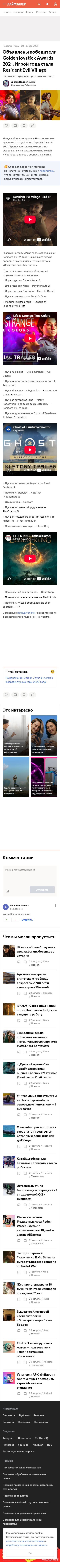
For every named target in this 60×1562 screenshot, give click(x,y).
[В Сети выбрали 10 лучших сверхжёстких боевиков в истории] (30, 955)
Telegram (8, 1438)
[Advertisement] (30, 642)
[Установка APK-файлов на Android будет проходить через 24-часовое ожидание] (30, 1385)
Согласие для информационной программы (22, 1521)
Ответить (27, 919)
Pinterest (8, 1444)
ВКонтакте (24, 1438)
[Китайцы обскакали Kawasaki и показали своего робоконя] (30, 1167)
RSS (49, 1444)
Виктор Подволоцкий (23, 81)
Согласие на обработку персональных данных (26, 1504)
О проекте (9, 1415)
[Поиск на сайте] (39, 4)
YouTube (23, 1444)
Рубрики (24, 1415)
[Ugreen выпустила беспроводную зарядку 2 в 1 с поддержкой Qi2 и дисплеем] (30, 1196)
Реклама (39, 1415)
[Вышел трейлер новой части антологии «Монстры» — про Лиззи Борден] (30, 1322)
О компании (41, 1422)
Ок (30, 1553)
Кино (46, 961)
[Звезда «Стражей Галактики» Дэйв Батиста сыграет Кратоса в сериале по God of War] (30, 1264)
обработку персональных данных (26, 1545)
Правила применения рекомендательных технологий (28, 1487)
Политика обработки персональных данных (24, 1476)
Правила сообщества (15, 1495)
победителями (26, 612)
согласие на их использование (25, 1541)
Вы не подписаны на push (18, 1451)
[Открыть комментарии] (25, 962)
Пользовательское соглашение (22, 1467)
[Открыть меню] (55, 905)
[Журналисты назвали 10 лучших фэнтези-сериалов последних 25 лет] (30, 1293)
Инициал (37, 1444)
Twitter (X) (41, 1438)
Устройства (37, 1207)
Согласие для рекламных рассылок (24, 1513)
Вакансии (24, 1422)
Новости (35, 964)
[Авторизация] (55, 4)
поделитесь (47, 170)
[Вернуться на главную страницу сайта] (16, 4)
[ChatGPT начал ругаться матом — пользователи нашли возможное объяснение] (30, 1354)
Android (48, 1393)
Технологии (37, 1176)
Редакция (8, 1422)
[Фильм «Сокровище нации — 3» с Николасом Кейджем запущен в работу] (30, 1014)
